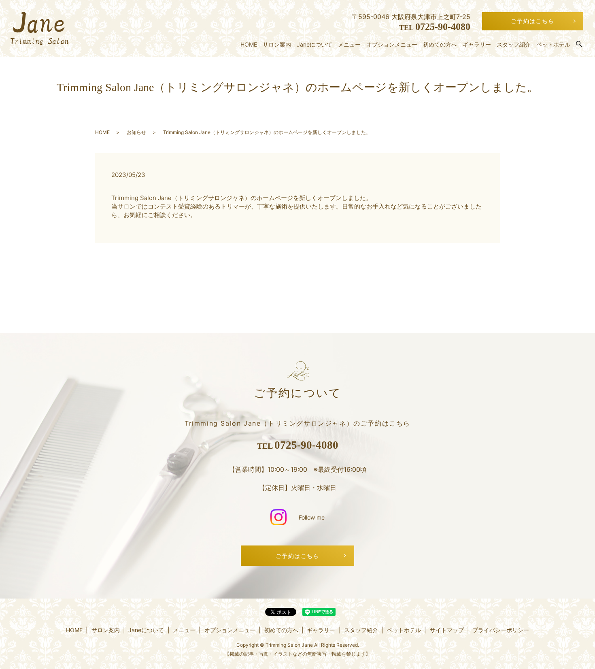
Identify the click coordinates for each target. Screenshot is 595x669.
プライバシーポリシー (500, 629)
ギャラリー (477, 44)
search (579, 44)
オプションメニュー (391, 44)
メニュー (349, 44)
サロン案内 (277, 44)
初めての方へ (440, 44)
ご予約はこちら (533, 20)
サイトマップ (447, 629)
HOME (248, 44)
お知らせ (136, 132)
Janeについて (314, 44)
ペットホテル (553, 44)
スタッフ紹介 (514, 44)
